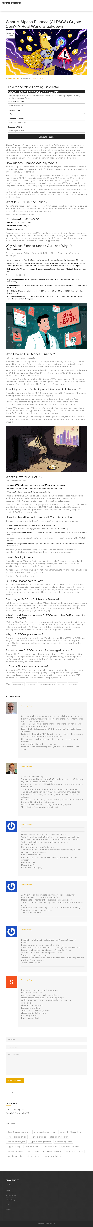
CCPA (8, 1204)
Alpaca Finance (18, 684)
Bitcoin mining (33, 1156)
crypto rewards (50, 1147)
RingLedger (11, 3)
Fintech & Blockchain (17, 1113)
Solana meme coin (15, 1151)
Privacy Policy (10, 1200)
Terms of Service (11, 1195)
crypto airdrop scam (74, 1151)
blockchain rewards (52, 1151)
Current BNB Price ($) (16, 118)
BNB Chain (62, 684)
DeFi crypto (73, 684)
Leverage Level (14, 110)
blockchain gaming (63, 1142)
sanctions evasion (15, 1156)
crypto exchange (38, 1137)
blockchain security (59, 1137)
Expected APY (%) (15, 127)
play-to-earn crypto (16, 1142)
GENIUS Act (33, 1151)
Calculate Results (46, 136)
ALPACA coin (31, 684)
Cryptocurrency (37, 78)
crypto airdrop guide (16, 1137)
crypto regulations (52, 1156)
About (8, 1190)
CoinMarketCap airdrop (70, 1132)
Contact (8, 1209)
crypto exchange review (45, 1132)
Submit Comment (14, 1080)
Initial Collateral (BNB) (16, 102)
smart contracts (32, 1147)
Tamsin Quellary (13, 78)
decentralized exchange (18, 1132)
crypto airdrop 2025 (70, 1147)
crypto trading (14, 1147)
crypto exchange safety (40, 1142)
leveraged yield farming (47, 684)
